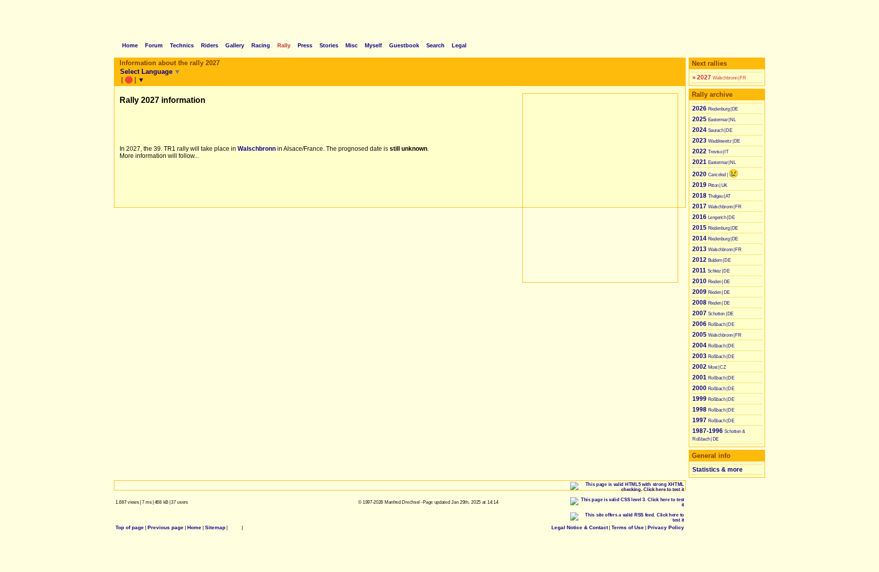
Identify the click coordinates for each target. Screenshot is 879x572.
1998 (713, 409)
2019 (710, 184)
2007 (713, 313)
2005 (717, 334)
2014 (715, 238)
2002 (709, 366)
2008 (711, 302)
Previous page (166, 527)
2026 (715, 108)
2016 (714, 217)
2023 (716, 140)
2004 (713, 345)
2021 (714, 162)
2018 (711, 195)
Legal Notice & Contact (579, 527)
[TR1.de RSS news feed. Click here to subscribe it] (247, 527)
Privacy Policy (666, 527)
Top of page (129, 527)
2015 (715, 227)
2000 (713, 388)
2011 (711, 270)
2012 (711, 259)
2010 (711, 281)
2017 (717, 206)
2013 (717, 249)
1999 (713, 398)
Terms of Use (627, 527)
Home (194, 527)
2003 (713, 356)
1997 (713, 420)
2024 (712, 129)
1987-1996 (719, 434)
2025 (714, 119)
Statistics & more (717, 469)
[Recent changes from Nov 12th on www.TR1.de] (235, 527)
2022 (710, 151)
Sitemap (215, 527)
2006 (713, 324)
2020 (715, 173)
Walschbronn (257, 148)
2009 (711, 291)
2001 (713, 377)
